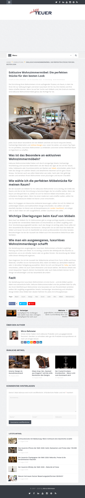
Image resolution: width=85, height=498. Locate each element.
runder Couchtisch (57, 208)
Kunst (42, 296)
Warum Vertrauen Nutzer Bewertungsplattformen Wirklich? (40, 476)
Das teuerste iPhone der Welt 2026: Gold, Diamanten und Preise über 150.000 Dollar (47, 449)
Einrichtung (48, 79)
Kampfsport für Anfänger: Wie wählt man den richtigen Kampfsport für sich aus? (29, 315)
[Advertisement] (42, 36)
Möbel (61, 296)
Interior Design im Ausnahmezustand (16, 372)
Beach (16, 296)
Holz (36, 296)
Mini (55, 296)
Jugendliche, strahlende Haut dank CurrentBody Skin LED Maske (56, 314)
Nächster (61, 310)
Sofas (66, 265)
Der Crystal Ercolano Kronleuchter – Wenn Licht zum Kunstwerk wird (65, 373)
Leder (49, 296)
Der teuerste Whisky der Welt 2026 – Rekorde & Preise (38, 467)
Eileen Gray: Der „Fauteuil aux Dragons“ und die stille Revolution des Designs (42, 373)
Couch (23, 296)
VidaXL (54, 168)
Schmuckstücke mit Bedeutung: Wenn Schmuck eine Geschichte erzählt (45, 439)
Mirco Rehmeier (21, 79)
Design (30, 296)
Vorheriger (24, 310)
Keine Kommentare (59, 79)
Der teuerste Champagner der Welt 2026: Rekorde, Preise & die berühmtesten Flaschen (42, 458)
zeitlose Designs (37, 145)
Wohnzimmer (70, 296)
